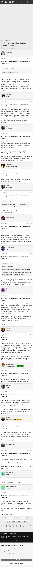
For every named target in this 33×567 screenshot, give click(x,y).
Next (22, 518)
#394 (31, 171)
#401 (31, 392)
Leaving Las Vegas (21, 459)
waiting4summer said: (8, 68)
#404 (31, 479)
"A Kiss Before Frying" (13, 432)
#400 (31, 370)
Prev (10, 518)
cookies (13, 549)
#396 (31, 223)
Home (2, 537)
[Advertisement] (16, 21)
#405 (31, 493)
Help (27, 536)
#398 (31, 295)
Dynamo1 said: (6, 201)
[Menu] (2, 2)
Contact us (4, 536)
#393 (31, 133)
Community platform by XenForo (15, 541)
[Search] (31, 2)
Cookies (4, 533)
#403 (31, 450)
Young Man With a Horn (15, 461)
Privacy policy (21, 536)
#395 (31, 192)
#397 (31, 254)
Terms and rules (12, 536)
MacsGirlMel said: (6, 263)
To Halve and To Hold (7, 459)
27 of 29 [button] (17, 518)
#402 (31, 424)
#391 (31, 58)
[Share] (28, 59)
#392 (31, 101)
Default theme (13, 533)
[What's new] (27, 2)
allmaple (4, 48)
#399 (31, 335)
